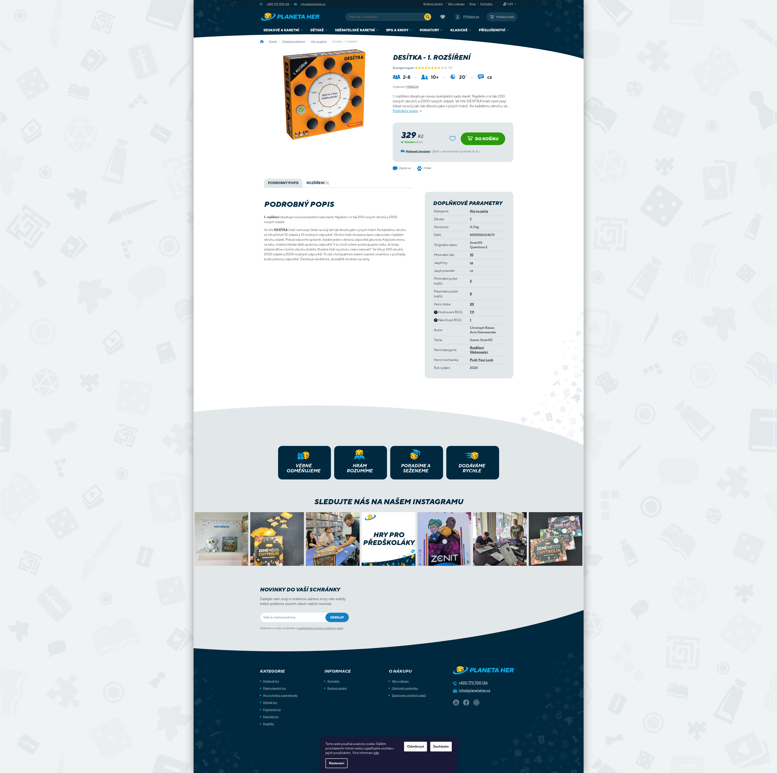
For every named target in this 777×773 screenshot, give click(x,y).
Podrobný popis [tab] (283, 183)
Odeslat (337, 617)
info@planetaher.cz (474, 690)
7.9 (472, 312)
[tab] (317, 183)
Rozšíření (477, 348)
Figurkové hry (272, 709)
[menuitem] (283, 30)
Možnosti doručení (418, 151)
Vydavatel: (405, 86)
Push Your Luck (481, 360)
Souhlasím (441, 746)
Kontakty (486, 3)
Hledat (427, 16)
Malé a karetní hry (274, 688)
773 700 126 (473, 683)
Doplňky (268, 723)
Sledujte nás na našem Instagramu (388, 501)
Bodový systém (433, 3)
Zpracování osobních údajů (409, 695)
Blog (472, 3)
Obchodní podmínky (405, 688)
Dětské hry (270, 702)
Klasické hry (271, 716)
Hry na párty (479, 211)
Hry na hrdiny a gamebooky (280, 695)
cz (471, 263)
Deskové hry (271, 681)
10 (471, 255)
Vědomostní (479, 352)
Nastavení (336, 763)
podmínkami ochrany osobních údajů (320, 628)
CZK (510, 4)
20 (472, 304)
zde (376, 753)
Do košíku (487, 138)
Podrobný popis (405, 111)
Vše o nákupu (456, 3)
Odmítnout (415, 746)
